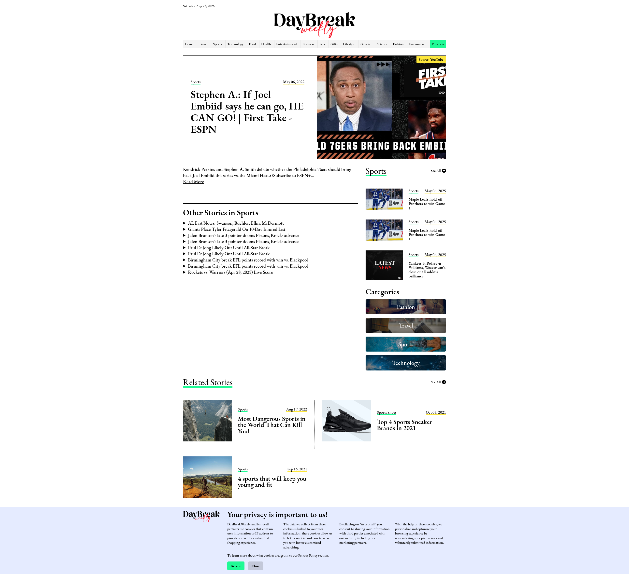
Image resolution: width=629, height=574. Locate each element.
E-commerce (417, 43)
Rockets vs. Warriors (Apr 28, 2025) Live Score (230, 272)
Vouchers (438, 43)
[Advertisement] (158, 83)
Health (266, 43)
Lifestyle (349, 43)
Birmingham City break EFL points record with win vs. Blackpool (248, 260)
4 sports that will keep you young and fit (272, 481)
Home (189, 43)
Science (382, 43)
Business (308, 43)
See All (436, 170)
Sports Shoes (386, 412)
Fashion (398, 43)
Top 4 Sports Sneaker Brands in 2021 (404, 425)
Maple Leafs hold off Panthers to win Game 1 (427, 203)
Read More (193, 181)
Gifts (334, 43)
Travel (203, 43)
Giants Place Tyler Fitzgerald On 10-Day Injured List (236, 229)
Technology (235, 43)
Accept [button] (236, 565)
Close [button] (255, 565)
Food (252, 43)
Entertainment (286, 43)
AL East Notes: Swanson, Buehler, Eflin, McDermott (236, 223)
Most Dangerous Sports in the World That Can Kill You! (271, 424)
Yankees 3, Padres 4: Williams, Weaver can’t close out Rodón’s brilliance (427, 270)
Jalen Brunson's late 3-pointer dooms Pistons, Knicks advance (243, 235)
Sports (217, 43)
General (366, 43)
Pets (322, 43)
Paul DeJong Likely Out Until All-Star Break (229, 248)
